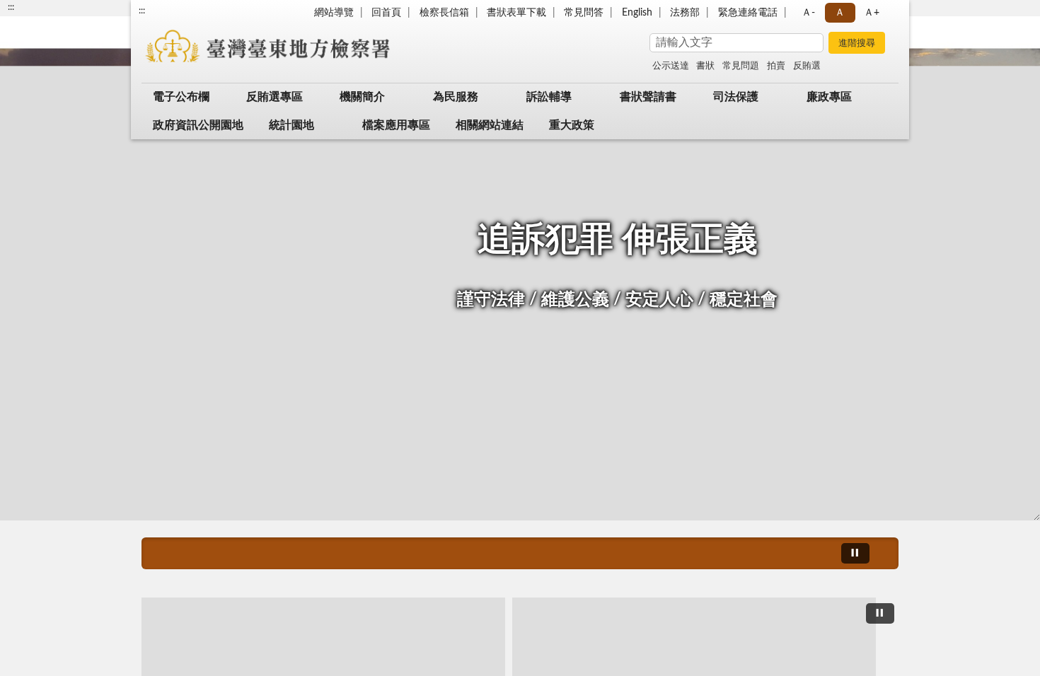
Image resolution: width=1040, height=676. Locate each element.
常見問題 (740, 66)
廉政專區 (829, 97)
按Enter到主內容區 (53, 11)
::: (142, 10)
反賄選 (807, 66)
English (637, 13)
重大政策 (571, 125)
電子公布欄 (181, 97)
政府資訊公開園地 (198, 125)
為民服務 (455, 97)
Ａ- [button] (808, 13)
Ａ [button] (840, 13)
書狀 (705, 66)
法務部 (685, 13)
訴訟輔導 (549, 97)
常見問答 (583, 13)
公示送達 (670, 66)
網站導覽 (334, 13)
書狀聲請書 (648, 97)
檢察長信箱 (444, 13)
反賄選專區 (274, 97)
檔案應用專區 (396, 125)
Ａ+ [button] (871, 13)
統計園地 (291, 125)
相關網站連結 (490, 125)
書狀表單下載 (516, 13)
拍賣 (776, 66)
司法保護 (735, 97)
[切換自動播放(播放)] (855, 553)
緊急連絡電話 (748, 13)
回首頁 (386, 13)
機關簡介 (362, 97)
